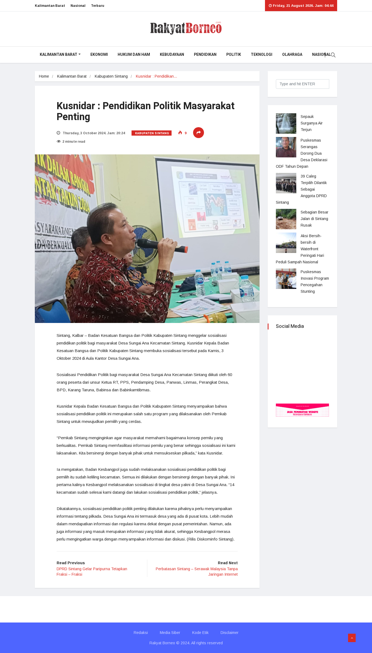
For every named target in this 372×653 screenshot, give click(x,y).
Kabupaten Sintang (111, 76)
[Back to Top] (352, 638)
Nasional (78, 6)
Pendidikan (205, 54)
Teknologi (261, 54)
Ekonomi (99, 54)
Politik (233, 54)
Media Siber (170, 632)
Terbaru (97, 6)
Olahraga (292, 54)
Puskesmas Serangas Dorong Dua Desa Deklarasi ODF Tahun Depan (301, 153)
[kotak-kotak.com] (302, 409)
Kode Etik (200, 632)
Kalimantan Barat (50, 6)
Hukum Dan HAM (134, 54)
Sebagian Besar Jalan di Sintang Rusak (314, 218)
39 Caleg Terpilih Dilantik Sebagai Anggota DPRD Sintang (301, 189)
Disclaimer (230, 632)
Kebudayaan (172, 54)
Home (44, 76)
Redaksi (141, 632)
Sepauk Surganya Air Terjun (312, 123)
